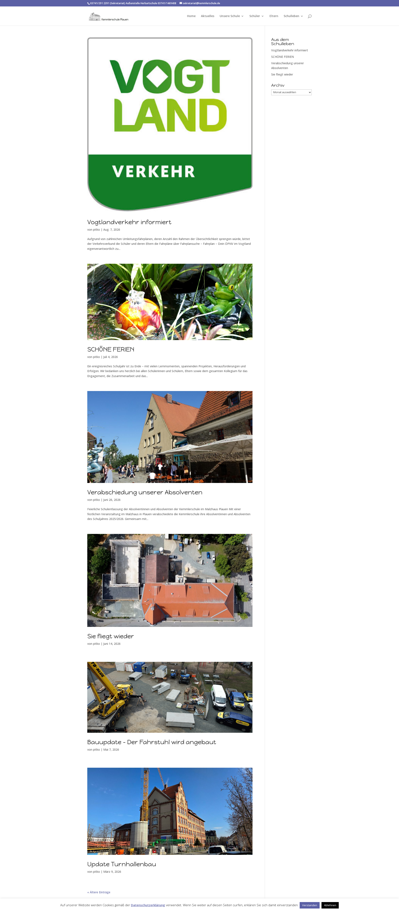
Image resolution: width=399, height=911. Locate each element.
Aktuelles (207, 16)
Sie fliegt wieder (110, 636)
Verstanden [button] (309, 905)
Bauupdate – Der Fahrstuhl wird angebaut (151, 742)
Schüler (254, 16)
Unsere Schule (230, 16)
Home (191, 16)
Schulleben (291, 16)
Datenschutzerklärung (148, 905)
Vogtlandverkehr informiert (129, 222)
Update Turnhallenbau (121, 864)
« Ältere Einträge (98, 892)
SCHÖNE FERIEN (110, 349)
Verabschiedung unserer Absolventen (144, 492)
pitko (96, 229)
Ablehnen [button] (330, 905)
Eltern (274, 16)
